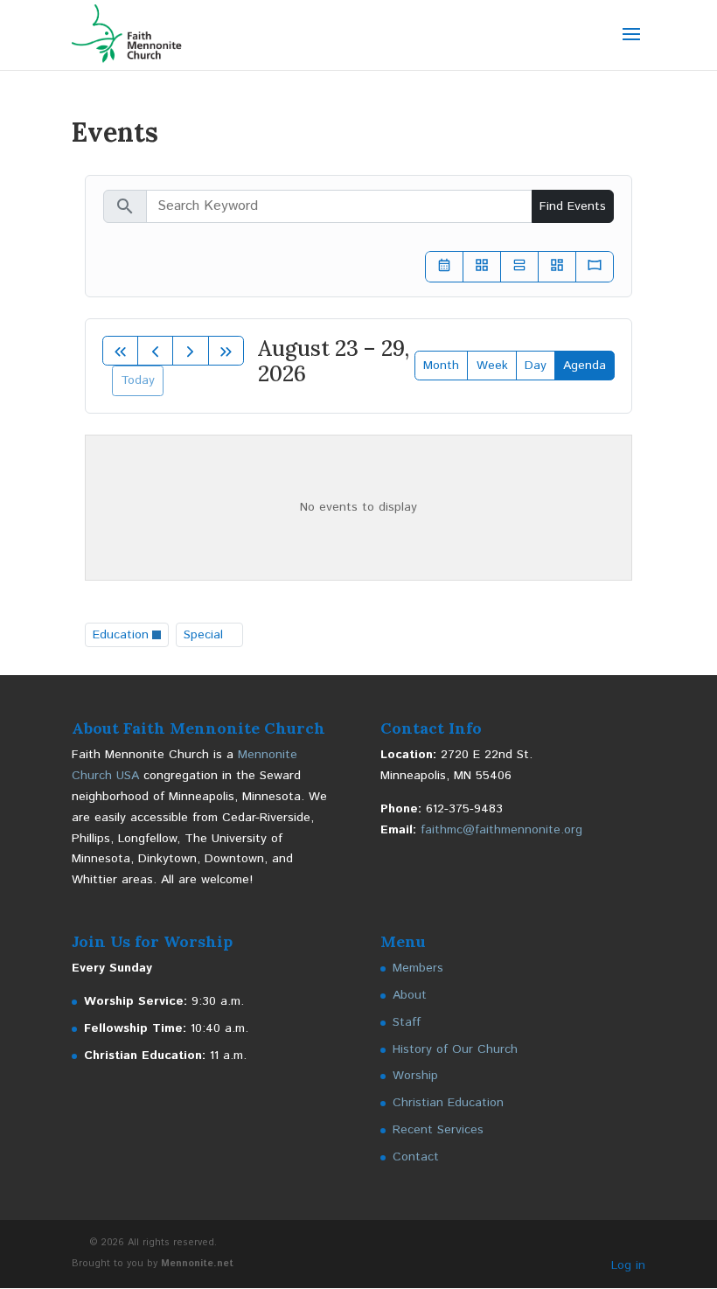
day (535, 365)
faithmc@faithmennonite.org (501, 830)
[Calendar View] (444, 266)
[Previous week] (155, 351)
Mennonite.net (197, 1264)
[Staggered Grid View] (557, 266)
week (492, 365)
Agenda (584, 365)
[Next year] (226, 351)
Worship (415, 1075)
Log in (628, 1265)
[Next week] (190, 351)
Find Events (572, 206)
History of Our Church (455, 1049)
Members (418, 968)
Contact (416, 1157)
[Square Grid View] (482, 266)
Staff (407, 1022)
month (441, 365)
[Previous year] (120, 351)
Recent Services (438, 1130)
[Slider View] (594, 266)
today (138, 380)
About (410, 995)
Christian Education (448, 1102)
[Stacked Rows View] (519, 266)
